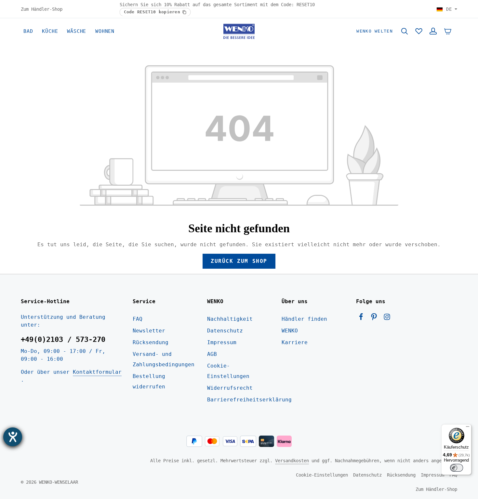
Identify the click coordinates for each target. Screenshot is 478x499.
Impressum (221, 342)
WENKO (290, 331)
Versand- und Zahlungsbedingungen (163, 359)
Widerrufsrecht (230, 388)
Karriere (295, 342)
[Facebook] (362, 319)
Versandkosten (292, 460)
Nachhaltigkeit (230, 319)
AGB (212, 354)
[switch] (456, 468)
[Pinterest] (375, 319)
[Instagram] (387, 319)
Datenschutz (225, 331)
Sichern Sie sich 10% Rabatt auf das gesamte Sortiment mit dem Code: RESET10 (217, 4)
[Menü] (467, 428)
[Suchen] (404, 31)
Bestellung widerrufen (149, 381)
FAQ (137, 319)
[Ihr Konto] (433, 31)
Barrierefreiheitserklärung (249, 400)
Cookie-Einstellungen (228, 371)
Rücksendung (150, 342)
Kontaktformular (97, 372)
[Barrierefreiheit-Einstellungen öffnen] (12, 436)
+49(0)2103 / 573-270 (63, 339)
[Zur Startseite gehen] (239, 31)
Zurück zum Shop (239, 261)
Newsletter (149, 331)
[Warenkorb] (448, 31)
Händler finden (304, 319)
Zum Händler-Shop (41, 8)
